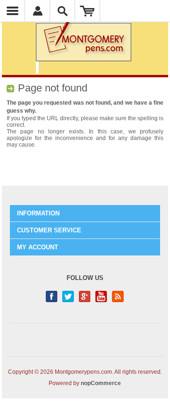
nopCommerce (101, 383)
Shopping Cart (87, 11)
